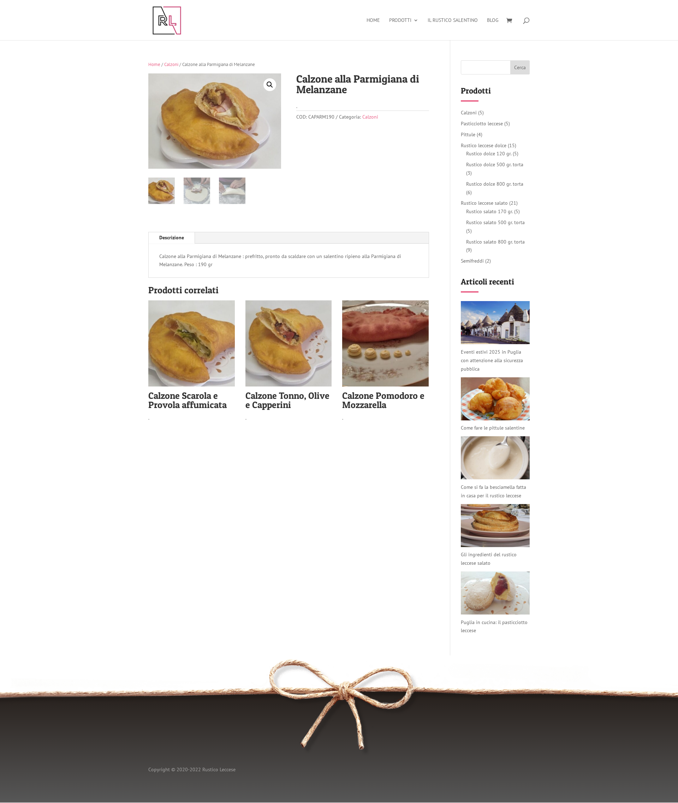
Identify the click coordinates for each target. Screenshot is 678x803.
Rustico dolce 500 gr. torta (494, 164)
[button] (269, 84)
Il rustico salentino (453, 20)
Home (373, 20)
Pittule (468, 134)
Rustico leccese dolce (483, 145)
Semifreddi (472, 261)
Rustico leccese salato (484, 203)
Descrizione (171, 237)
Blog (493, 20)
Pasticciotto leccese (482, 123)
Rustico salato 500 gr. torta (495, 222)
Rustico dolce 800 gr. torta (494, 184)
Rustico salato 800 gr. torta (495, 242)
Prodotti (400, 20)
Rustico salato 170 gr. (489, 211)
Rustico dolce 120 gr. (488, 153)
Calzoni (171, 64)
